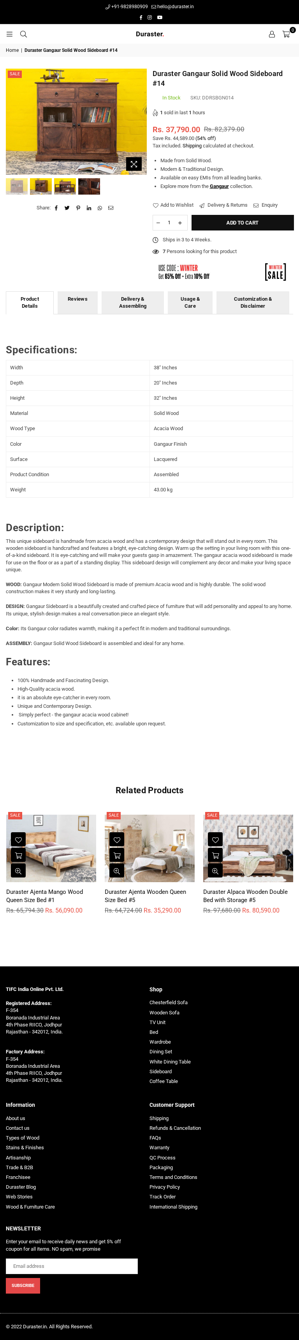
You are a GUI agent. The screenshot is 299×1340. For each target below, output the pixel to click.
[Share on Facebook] (57, 207)
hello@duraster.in (175, 6)
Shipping (192, 146)
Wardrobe (160, 1042)
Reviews (78, 299)
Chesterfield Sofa (169, 1002)
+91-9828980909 (129, 6)
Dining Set (161, 1052)
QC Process (163, 1158)
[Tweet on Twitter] (67, 207)
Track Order (163, 1197)
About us (15, 1118)
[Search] (23, 34)
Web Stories (19, 1197)
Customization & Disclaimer (253, 302)
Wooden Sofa (164, 1013)
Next (140, 122)
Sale (15, 73)
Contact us (18, 1128)
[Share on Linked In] (89, 207)
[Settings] (272, 34)
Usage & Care (190, 302)
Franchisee (18, 1177)
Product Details (30, 302)
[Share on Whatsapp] (100, 207)
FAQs (155, 1138)
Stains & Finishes (25, 1147)
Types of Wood (22, 1138)
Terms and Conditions (173, 1177)
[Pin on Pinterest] (78, 207)
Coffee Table (164, 1081)
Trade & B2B (19, 1167)
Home (12, 50)
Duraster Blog (21, 1187)
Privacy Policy (165, 1187)
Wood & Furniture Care (30, 1207)
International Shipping (173, 1207)
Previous (12, 122)
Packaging (161, 1167)
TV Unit (157, 1022)
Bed (154, 1032)
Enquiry (269, 205)
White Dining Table (170, 1062)
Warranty (159, 1147)
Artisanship (18, 1158)
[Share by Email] (111, 207)
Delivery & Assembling (133, 302)
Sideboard (161, 1071)
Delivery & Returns (227, 205)
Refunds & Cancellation (175, 1128)
